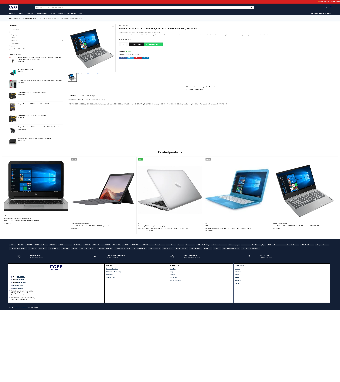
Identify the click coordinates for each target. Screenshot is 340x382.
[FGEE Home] (13, 6)
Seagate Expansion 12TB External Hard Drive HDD (32, 92)
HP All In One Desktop (203, 245)
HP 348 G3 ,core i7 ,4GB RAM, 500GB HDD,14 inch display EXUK (21, 220)
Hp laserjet (245, 245)
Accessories (14, 32)
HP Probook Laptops (307, 245)
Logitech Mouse (167, 248)
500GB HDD (134, 245)
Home (10, 18)
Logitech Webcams (195, 248)
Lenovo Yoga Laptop (139, 248)
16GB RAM (87, 245)
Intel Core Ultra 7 (54, 248)
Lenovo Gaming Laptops (87, 248)
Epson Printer (190, 245)
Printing (52, 13)
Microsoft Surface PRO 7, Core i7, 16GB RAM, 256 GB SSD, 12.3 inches (90, 226)
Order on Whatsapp (154, 44)
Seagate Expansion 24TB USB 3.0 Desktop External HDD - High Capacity (38, 127)
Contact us (173, 277)
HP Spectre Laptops (322, 245)
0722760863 (21, 277)
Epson (180, 245)
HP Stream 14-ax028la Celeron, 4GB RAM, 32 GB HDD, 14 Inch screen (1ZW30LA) (228, 228)
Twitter (237, 274)
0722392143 (21, 280)
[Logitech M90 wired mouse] (13, 72)
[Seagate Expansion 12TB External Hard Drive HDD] (13, 96)
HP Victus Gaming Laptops (17, 248)
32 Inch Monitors (15, 29)
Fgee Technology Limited (20, 307)
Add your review (123, 25)
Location (172, 274)
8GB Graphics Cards (41, 245)
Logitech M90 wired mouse (25, 69)
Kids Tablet (66, 248)
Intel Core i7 (42, 248)
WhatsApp (238, 280)
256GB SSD (116, 245)
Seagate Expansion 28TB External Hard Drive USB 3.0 (33, 104)
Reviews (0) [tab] (91, 96)
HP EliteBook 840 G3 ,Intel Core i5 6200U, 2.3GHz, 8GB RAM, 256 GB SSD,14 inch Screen (163, 228)
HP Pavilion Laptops (292, 245)
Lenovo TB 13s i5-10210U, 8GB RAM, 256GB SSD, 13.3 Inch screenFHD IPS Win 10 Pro (296, 226)
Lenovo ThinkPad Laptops (123, 248)
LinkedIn (237, 277)
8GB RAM (52, 245)
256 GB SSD (106, 245)
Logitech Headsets (154, 248)
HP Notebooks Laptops (258, 245)
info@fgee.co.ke (18, 285)
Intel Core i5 (32, 248)
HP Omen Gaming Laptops (275, 245)
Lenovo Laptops (32, 18)
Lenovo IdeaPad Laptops (105, 248)
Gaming (21, 13)
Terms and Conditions (112, 269)
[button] (113, 26)
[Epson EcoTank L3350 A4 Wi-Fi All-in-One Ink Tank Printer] (13, 142)
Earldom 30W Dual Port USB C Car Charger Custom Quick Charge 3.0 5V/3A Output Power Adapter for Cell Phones (39, 58)
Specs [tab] (82, 96)
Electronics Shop (110, 277)
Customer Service (175, 280)
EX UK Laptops (15, 218)
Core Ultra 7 (171, 245)
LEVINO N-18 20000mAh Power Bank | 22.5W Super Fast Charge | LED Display (40, 80)
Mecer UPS (207, 248)
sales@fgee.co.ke (18, 288)
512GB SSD (145, 245)
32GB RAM (96, 245)
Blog (81, 13)
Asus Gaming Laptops (158, 245)
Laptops (24, 18)
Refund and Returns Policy (113, 272)
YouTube (237, 283)
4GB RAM (29, 245)
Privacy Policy (110, 274)
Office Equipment (42, 13)
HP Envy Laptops (234, 245)
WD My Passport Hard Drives (250, 248)
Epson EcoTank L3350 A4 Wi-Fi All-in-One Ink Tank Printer (34, 138)
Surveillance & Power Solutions (67, 13)
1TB (12, 245)
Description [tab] (72, 96)
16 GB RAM (77, 245)
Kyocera (75, 248)
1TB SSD (20, 245)
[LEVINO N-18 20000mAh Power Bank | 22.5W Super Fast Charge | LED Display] (13, 84)
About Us (172, 269)
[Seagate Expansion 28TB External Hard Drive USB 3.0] (13, 107)
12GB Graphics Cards (65, 245)
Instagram (238, 272)
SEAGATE (216, 248)
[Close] (338, 1)
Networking (30, 13)
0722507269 (21, 282)
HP (5, 216)
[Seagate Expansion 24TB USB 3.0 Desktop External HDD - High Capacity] (13, 130)
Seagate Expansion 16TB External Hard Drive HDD (32, 115)
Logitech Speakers (181, 248)
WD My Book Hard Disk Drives (231, 248)
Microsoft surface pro (82, 223)
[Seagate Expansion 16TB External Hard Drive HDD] (13, 119)
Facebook (237, 269)
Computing (12, 13)
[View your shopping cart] (329, 7)
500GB (126, 245)
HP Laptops (23, 218)
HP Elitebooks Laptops (219, 245)
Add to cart (137, 44)
